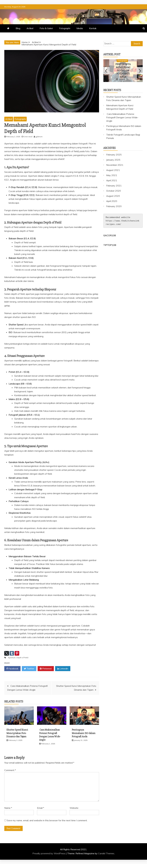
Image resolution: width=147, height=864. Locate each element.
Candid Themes (106, 853)
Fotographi (64, 28)
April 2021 (111, 180)
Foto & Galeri (46, 28)
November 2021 (114, 164)
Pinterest (47, 668)
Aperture (12, 657)
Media (80, 28)
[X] (6, 653)
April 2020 (111, 201)
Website (74, 807)
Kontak (92, 28)
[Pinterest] (17, 653)
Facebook (13, 668)
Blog (18, 28)
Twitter (30, 668)
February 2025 (114, 154)
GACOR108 (109, 235)
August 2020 (113, 195)
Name (8, 807)
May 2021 (111, 175)
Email (40, 807)
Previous (106, 70)
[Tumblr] (11, 653)
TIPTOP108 (109, 245)
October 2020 (113, 190)
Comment (10, 770)
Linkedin (63, 668)
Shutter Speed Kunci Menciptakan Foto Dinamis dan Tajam (17, 733)
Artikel (30, 28)
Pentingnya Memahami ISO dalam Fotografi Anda (83, 733)
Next (140, 70)
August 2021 (113, 170)
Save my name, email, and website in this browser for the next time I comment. (47, 820)
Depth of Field (22, 657)
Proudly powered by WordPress (49, 853)
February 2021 (114, 185)
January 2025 (113, 159)
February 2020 (114, 206)
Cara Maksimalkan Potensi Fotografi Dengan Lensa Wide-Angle (50, 734)
